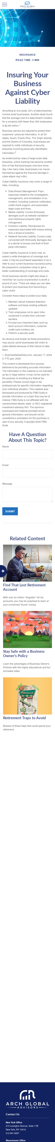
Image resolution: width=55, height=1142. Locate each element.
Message (7, 483)
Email (5, 465)
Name (5, 446)
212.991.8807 (12, 1133)
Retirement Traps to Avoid (24, 718)
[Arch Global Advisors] (27, 1099)
